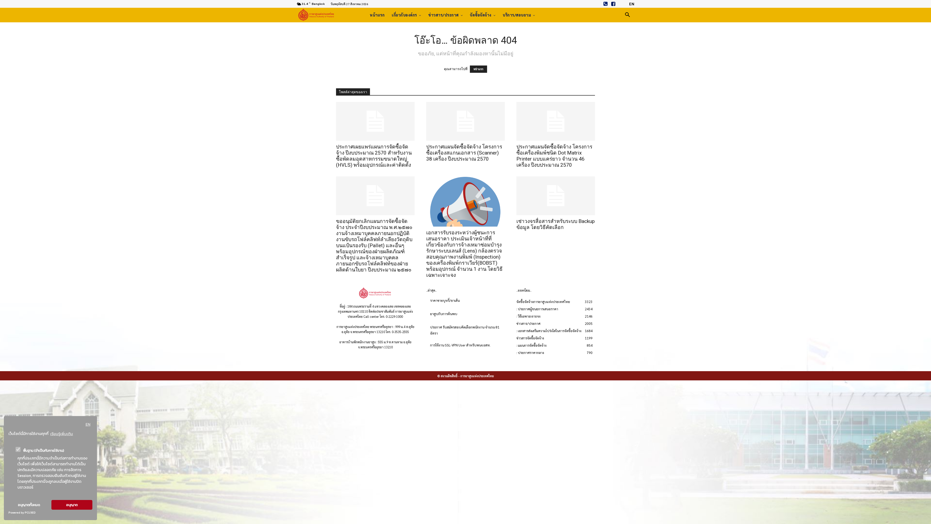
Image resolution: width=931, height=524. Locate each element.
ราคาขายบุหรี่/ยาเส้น (445, 300)
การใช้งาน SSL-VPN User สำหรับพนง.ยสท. (460, 345)
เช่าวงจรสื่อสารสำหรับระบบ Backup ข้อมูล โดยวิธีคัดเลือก (555, 224)
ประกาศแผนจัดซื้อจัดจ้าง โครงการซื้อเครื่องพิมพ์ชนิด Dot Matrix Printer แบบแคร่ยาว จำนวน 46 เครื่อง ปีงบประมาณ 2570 (554, 156)
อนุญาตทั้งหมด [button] (29, 505)
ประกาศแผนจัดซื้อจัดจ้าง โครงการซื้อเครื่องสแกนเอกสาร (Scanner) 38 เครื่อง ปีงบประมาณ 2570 (464, 153)
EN (88, 424)
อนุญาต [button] (72, 505)
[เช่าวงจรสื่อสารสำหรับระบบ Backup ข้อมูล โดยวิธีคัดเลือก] (555, 195)
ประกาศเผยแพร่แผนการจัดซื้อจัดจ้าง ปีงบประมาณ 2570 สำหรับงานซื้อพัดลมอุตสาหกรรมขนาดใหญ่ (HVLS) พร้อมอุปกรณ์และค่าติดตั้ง (374, 156)
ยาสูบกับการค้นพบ (443, 313)
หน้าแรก (478, 69)
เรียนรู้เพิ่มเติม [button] (61, 434)
